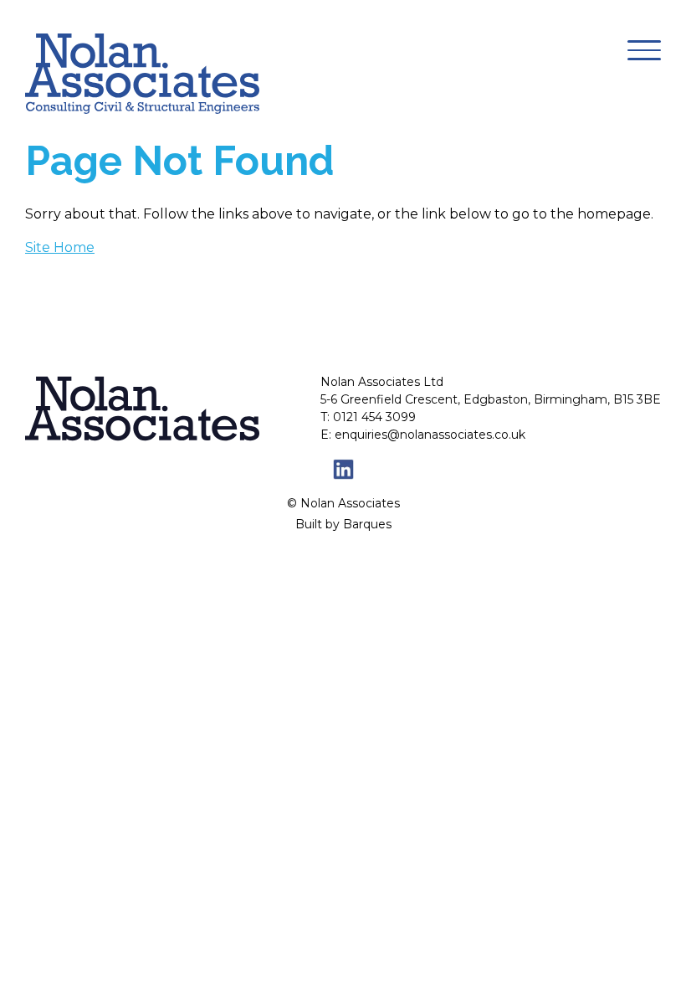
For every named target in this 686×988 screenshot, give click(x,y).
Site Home (60, 247)
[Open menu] (644, 50)
